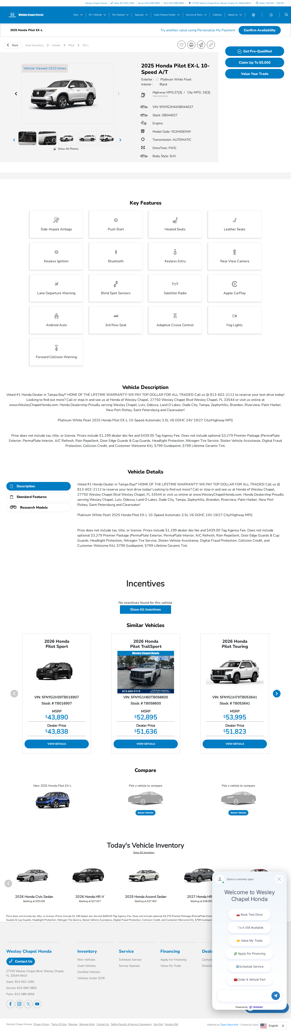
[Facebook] (10, 1004)
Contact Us (23, 961)
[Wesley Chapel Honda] (25, 14)
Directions (208, 966)
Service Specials (129, 966)
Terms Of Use (59, 1024)
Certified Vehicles (88, 972)
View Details (57, 744)
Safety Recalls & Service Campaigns (131, 1024)
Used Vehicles (86, 966)
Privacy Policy (41, 1024)
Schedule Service (130, 960)
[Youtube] (37, 1004)
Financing (170, 951)
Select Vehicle (145, 812)
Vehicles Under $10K (91, 978)
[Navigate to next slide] (119, 93)
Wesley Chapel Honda (19, 1024)
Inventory (87, 951)
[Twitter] (28, 1004)
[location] (190, 3)
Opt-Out (158, 1024)
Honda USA (171, 1024)
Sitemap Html (87, 1024)
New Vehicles (86, 960)
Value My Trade (170, 966)
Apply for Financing (173, 960)
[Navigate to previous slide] (16, 93)
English (273, 1026)
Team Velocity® (229, 1024)
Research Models (34, 507)
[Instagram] (19, 1004)
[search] (286, 14)
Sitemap (73, 1024)
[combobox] (272, 1026)
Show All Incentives (145, 609)
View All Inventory (143, 852)
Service (126, 951)
